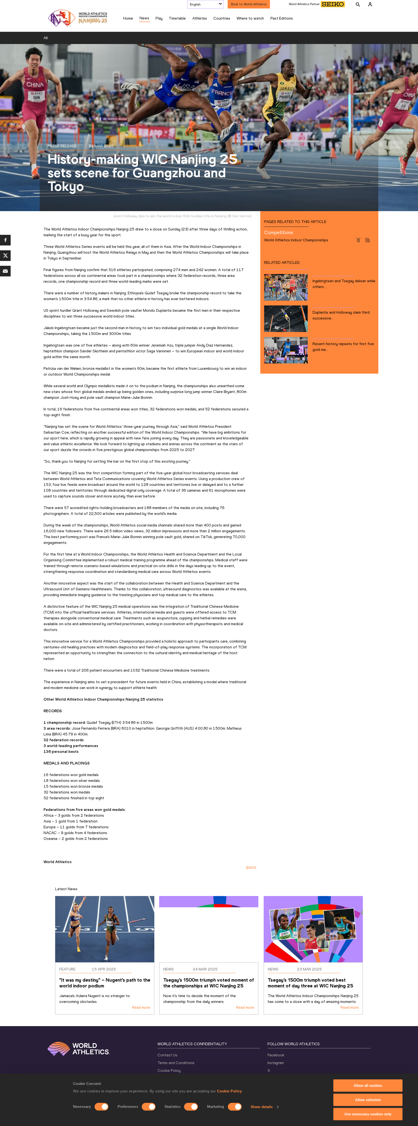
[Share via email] (5, 271)
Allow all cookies (368, 1085)
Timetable (177, 18)
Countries (221, 18)
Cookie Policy (229, 1091)
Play (159, 18)
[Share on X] (5, 255)
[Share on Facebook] (5, 240)
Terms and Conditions (175, 1062)
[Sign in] (370, 4)
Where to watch (250, 18)
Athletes (199, 18)
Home (128, 18)
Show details (262, 1107)
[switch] (149, 1107)
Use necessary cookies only (367, 1114)
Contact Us (167, 1055)
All (46, 38)
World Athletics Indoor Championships (296, 240)
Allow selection (368, 1100)
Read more (141, 1007)
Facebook (276, 1055)
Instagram (276, 1062)
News (144, 18)
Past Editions (281, 18)
